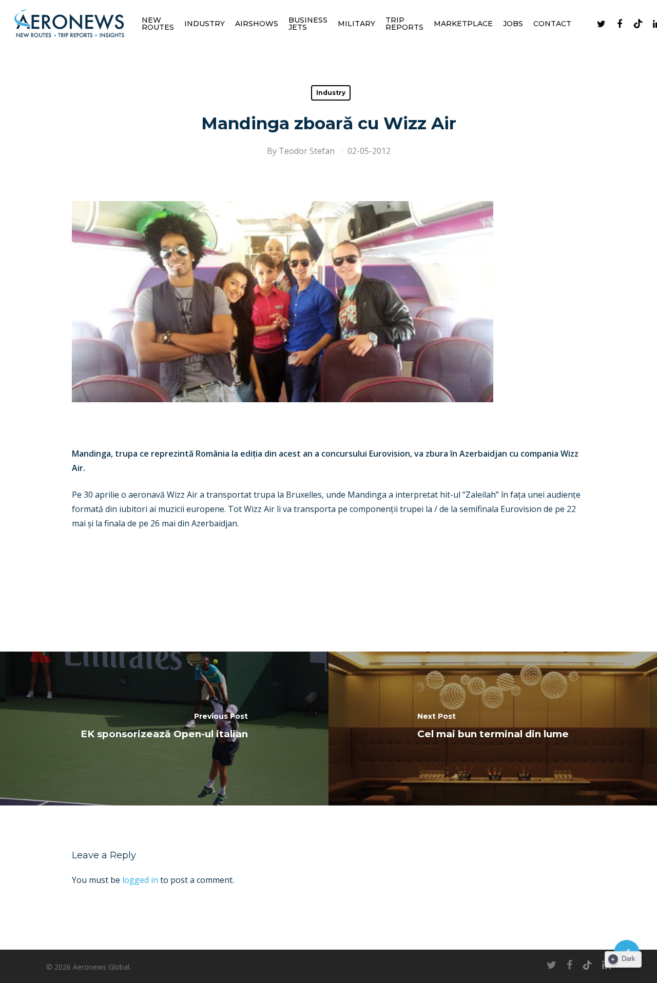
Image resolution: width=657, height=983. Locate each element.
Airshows (256, 23)
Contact (552, 23)
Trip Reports (404, 23)
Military (356, 23)
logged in (140, 880)
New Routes (158, 23)
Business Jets (307, 23)
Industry (204, 23)
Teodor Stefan (307, 150)
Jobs (513, 23)
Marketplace (463, 23)
